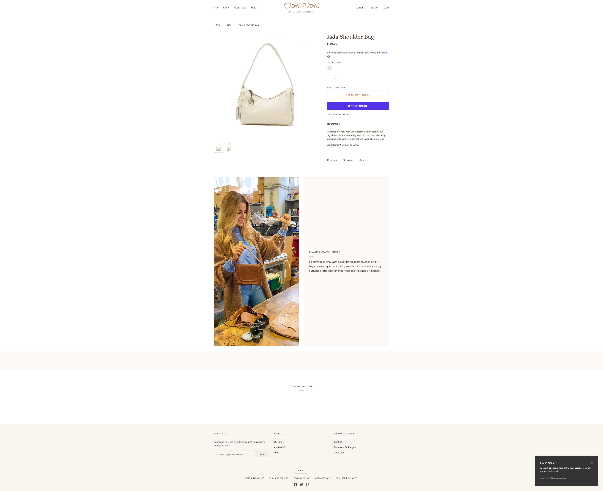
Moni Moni (253, 478)
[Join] (589, 477)
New (228, 25)
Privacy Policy (302, 478)
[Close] (593, 461)
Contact (338, 442)
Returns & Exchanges (345, 447)
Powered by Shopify (347, 478)
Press (277, 452)
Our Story (279, 442)
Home (217, 25)
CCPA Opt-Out (322, 478)
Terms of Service (278, 478)
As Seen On (280, 447)
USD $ (300, 471)
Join (261, 454)
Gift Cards (339, 452)
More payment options (338, 114)
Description (333, 124)
